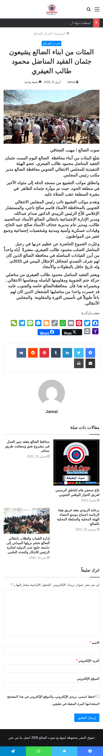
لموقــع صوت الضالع (52, 737)
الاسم (94, 642)
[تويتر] (79, 353)
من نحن (13, 737)
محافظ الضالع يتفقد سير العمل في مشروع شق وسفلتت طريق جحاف (27, 446)
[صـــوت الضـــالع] (51, 9)
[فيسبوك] (90, 353)
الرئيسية (60, 33)
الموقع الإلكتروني (88, 678)
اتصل (26, 737)
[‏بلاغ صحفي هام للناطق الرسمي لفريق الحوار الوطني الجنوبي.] (76, 462)
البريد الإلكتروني (87, 660)
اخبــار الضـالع (43, 33)
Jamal (71, 82)
